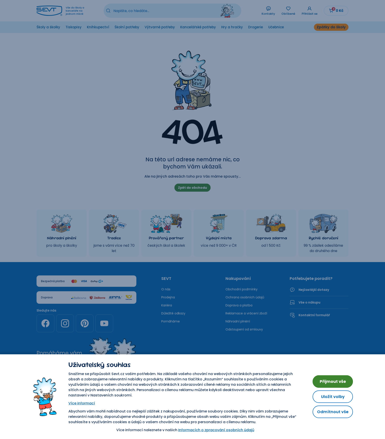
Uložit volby (333, 396)
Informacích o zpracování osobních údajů (216, 430)
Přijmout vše (333, 381)
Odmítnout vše (332, 411)
